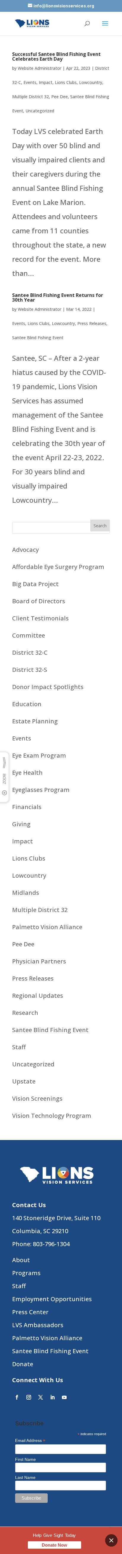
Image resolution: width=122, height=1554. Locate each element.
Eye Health (27, 773)
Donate (22, 1364)
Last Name (25, 1477)
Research (25, 1013)
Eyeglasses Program (41, 790)
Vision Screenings (37, 1098)
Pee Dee (59, 96)
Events (29, 82)
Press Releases (91, 323)
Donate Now (54, 1544)
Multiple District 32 (30, 96)
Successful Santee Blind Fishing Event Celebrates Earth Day (56, 56)
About (21, 1260)
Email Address (30, 1440)
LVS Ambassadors (37, 1325)
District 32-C (30, 652)
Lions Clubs (66, 82)
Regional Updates (37, 996)
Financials (26, 807)
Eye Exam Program (39, 755)
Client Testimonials (40, 618)
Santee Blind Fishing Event (37, 337)
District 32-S (29, 670)
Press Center (30, 1312)
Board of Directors (38, 601)
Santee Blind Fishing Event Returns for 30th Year (57, 297)
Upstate (24, 1081)
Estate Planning (35, 721)
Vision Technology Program (51, 1116)
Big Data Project (35, 584)
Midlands (25, 893)
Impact (45, 82)
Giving (21, 824)
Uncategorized (39, 111)
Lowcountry (90, 82)
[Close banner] (111, 1540)
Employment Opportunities (52, 1299)
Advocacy (25, 550)
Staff (19, 1047)
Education (26, 704)
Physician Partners (39, 961)
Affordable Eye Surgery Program (58, 567)
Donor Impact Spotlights (48, 687)
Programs (26, 1273)
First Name (25, 1459)
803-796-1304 (51, 1244)
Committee (28, 635)
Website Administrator (39, 68)
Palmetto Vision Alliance (47, 927)
